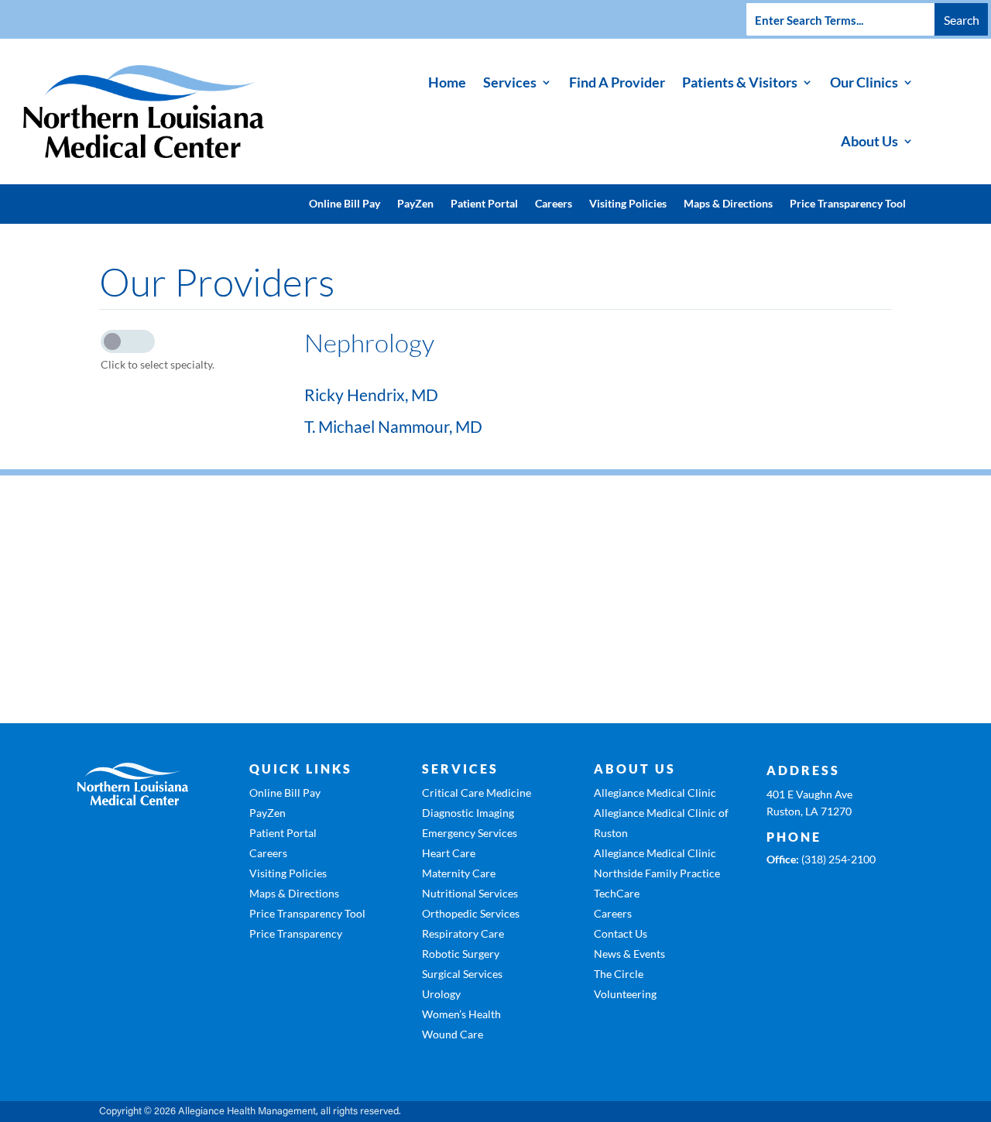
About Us (869, 140)
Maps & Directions (728, 204)
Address (803, 770)
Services (510, 82)
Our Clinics (864, 82)
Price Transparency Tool (848, 204)
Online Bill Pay (344, 204)
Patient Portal (484, 204)
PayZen (415, 204)
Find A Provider (617, 82)
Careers (553, 204)
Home (447, 82)
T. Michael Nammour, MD (393, 426)
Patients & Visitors (739, 82)
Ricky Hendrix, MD (371, 394)
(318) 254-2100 (838, 859)
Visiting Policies (628, 204)
